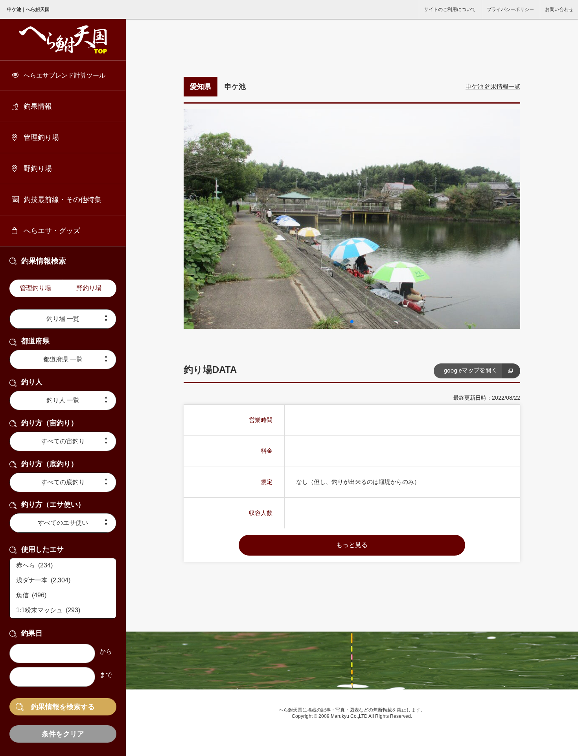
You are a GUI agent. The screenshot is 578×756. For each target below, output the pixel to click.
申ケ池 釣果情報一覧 (493, 86)
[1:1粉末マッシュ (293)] (63, 610)
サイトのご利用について (450, 9)
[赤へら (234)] (63, 565)
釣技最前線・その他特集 (62, 200)
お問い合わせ (559, 9)
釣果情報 (38, 106)
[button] (351, 321)
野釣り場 (38, 168)
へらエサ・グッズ (52, 231)
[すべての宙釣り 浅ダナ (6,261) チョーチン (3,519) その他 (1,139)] (62, 441)
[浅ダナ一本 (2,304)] (63, 580)
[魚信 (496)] (63, 595)
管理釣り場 (41, 137)
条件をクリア (63, 734)
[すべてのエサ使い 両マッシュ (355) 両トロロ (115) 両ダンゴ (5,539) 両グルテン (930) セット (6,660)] (62, 523)
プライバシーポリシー (510, 9)
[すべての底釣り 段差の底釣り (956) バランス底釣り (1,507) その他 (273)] (62, 482)
